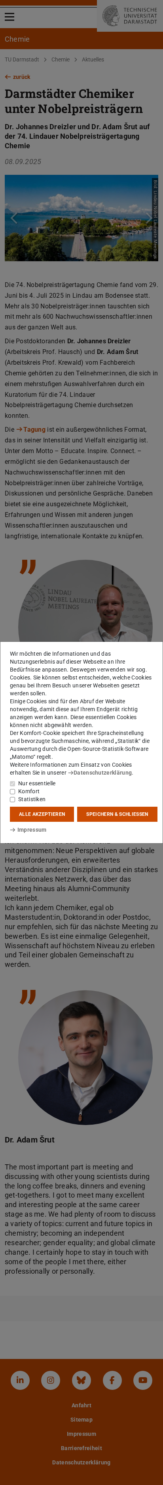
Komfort (29, 791)
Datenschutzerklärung (103, 772)
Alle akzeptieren (42, 814)
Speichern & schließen (117, 814)
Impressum (31, 830)
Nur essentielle (37, 783)
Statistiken (31, 799)
